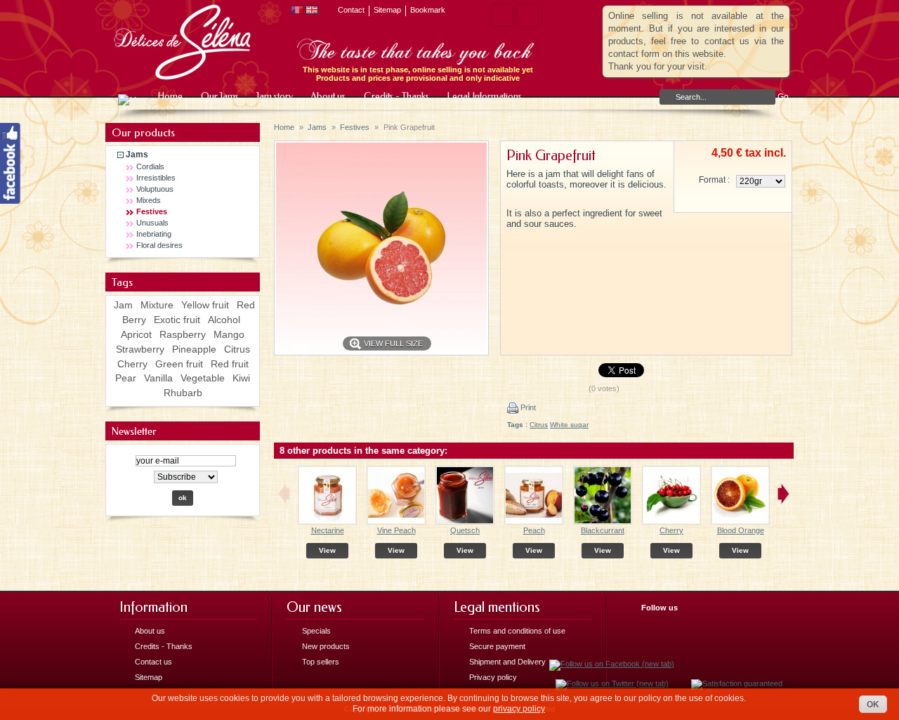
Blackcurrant (602, 530)
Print (527, 407)
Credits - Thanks (395, 97)
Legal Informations (479, 99)
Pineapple (194, 349)
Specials (316, 631)
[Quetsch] (464, 522)
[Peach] (533, 522)
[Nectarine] (327, 522)
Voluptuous (154, 189)
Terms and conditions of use (517, 631)
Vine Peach (396, 530)
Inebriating (153, 234)
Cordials (150, 166)
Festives (151, 211)
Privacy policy (493, 677)
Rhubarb (183, 392)
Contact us (153, 661)
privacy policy (519, 709)
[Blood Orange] (740, 522)
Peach (534, 530)
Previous (284, 494)
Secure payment (497, 646)
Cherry (132, 363)
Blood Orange (740, 530)
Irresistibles (156, 178)
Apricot (136, 334)
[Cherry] (671, 522)
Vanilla (158, 378)
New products (326, 646)
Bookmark (427, 10)
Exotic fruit (177, 319)
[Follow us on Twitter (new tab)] (612, 683)
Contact (351, 10)
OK (873, 704)
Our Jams (219, 97)
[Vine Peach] (396, 522)
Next (783, 494)
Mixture (156, 304)
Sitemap (387, 10)
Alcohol (224, 319)
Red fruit (230, 363)
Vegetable (203, 378)
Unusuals (152, 222)
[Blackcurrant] (602, 522)
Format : (714, 180)
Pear (125, 378)
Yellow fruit (205, 304)
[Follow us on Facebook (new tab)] (611, 664)
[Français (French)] (297, 11)
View (327, 550)
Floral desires (159, 245)
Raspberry (182, 334)
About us (327, 97)
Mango (229, 334)
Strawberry (140, 349)
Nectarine (327, 530)
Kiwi (241, 378)
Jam (123, 304)
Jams (137, 154)
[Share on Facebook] (499, 15)
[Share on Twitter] (524, 15)
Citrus (237, 349)
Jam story (273, 97)
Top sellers (320, 661)
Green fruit (179, 363)
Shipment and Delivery (507, 661)
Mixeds (148, 200)
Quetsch (465, 530)
